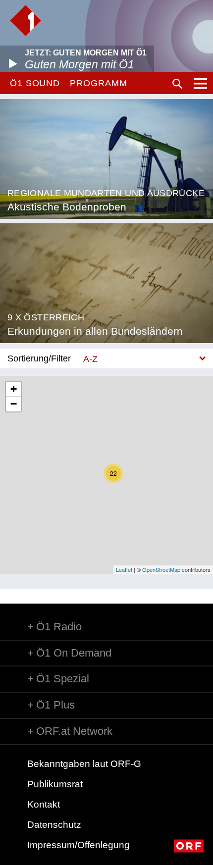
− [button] (13, 404)
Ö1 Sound (35, 83)
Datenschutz (54, 824)
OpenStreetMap (161, 569)
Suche (177, 84)
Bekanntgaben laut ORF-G (84, 764)
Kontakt (43, 804)
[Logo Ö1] (25, 20)
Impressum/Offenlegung (78, 845)
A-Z (90, 359)
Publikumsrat (55, 784)
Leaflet (124, 569)
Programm (98, 83)
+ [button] (13, 389)
